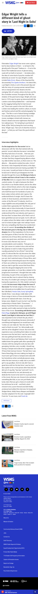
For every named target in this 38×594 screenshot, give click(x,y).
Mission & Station (8, 521)
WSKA (14, 514)
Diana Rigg (5, 313)
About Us (6, 518)
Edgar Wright (13, 63)
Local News (17, 421)
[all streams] (35, 592)
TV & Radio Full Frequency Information (14, 555)
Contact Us (7, 536)
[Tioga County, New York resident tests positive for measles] (7, 463)
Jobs (5, 533)
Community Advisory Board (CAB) (13, 529)
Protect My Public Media (10, 552)
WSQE (21, 512)
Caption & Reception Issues (11, 559)
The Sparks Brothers (18, 82)
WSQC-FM (30, 512)
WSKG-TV (9, 514)
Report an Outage (8, 563)
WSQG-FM (16, 512)
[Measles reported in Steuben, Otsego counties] (7, 450)
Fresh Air (24, 396)
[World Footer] (24, 581)
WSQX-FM (11, 512)
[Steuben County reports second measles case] (7, 424)
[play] (3, 592)
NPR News (6, 400)
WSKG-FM (6, 512)
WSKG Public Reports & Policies (12, 544)
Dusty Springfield (27, 291)
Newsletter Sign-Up (9, 567)
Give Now (31, 2)
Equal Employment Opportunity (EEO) (14, 548)
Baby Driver (11, 80)
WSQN (5, 514)
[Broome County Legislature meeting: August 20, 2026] (7, 437)
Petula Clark (16, 291)
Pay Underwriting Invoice (10, 571)
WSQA (25, 512)
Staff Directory (8, 540)
